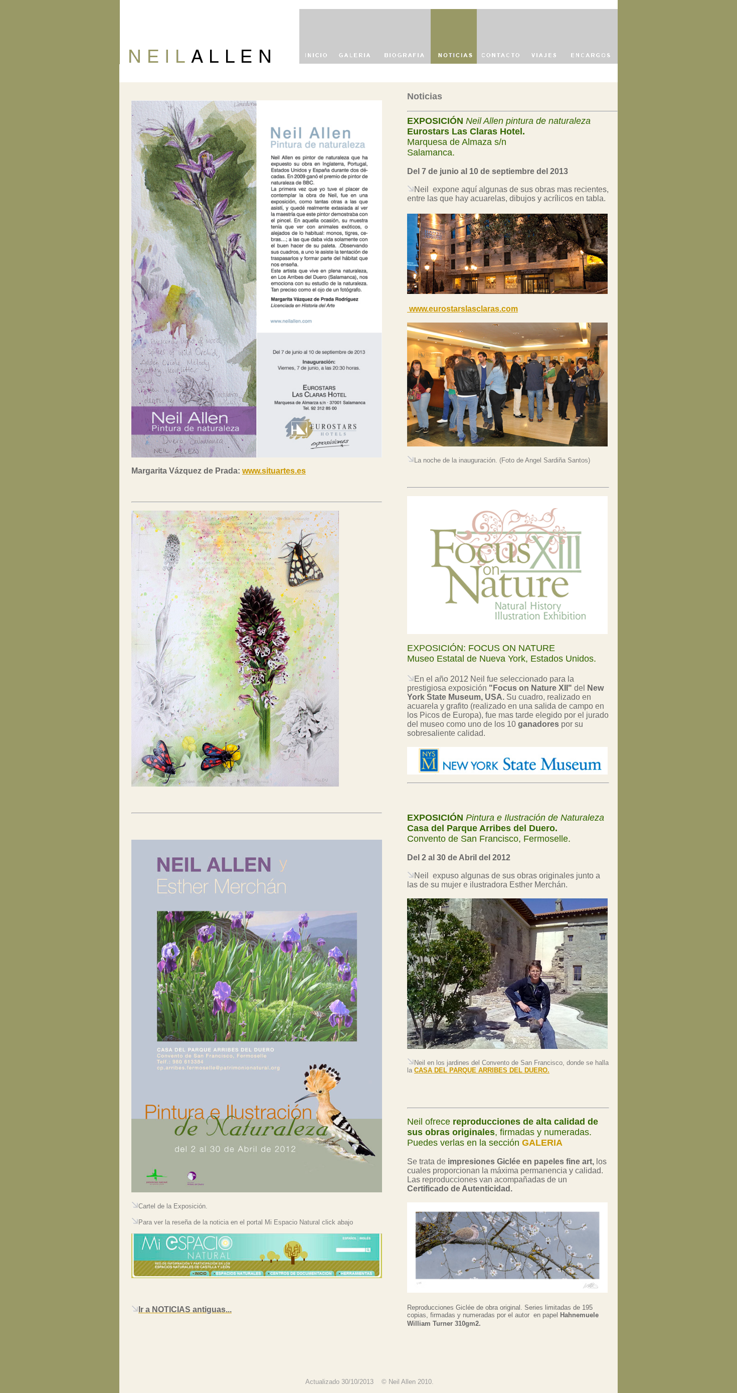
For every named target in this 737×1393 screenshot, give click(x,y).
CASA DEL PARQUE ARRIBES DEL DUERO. (481, 1070)
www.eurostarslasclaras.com (462, 308)
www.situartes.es (274, 471)
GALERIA (542, 1143)
